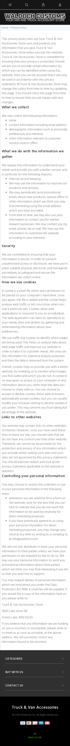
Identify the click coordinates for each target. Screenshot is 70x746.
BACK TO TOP (35, 737)
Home (5, 28)
